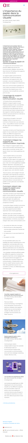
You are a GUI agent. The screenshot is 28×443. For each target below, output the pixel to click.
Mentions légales (7, 421)
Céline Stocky (8, 20)
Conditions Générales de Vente (11, 423)
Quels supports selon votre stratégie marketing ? (12, 337)
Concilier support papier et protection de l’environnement (13, 294)
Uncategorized (7, 22)
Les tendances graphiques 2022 (14, 376)
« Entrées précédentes (9, 403)
